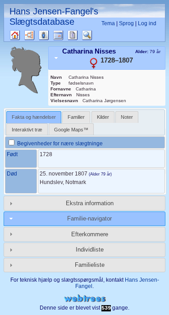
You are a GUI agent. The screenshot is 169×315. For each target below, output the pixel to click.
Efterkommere (89, 234)
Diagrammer (37, 35)
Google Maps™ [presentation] (71, 129)
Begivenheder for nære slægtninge (59, 143)
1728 (46, 154)
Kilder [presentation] (103, 117)
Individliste (90, 249)
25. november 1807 (63, 174)
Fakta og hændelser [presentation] (34, 117)
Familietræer (22, 35)
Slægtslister (51, 35)
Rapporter (80, 35)
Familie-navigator (89, 218)
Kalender (66, 35)
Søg (91, 35)
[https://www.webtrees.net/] (84, 298)
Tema (108, 23)
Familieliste (90, 264)
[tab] (106, 58)
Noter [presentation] (127, 117)
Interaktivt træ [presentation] (27, 129)
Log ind (147, 23)
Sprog (126, 23)
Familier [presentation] (76, 117)
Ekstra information (90, 203)
